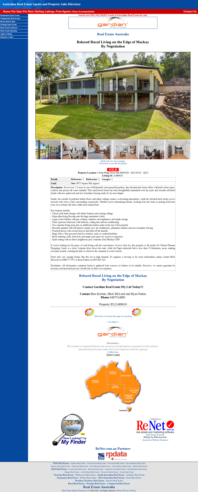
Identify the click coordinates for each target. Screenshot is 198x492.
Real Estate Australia (155, 435)
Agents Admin (6, 34)
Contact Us (190, 11)
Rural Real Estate (7, 21)
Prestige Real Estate (8, 25)
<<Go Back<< (112, 322)
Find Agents (63, 11)
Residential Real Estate (10, 15)
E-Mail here (113, 352)
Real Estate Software (8, 28)
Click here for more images (113, 161)
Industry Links (6, 37)
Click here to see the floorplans (113, 163)
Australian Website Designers (155, 440)
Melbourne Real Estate (86, 475)
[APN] (101, 459)
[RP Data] (116, 459)
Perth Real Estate (133, 478)
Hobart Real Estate (88, 478)
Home (5, 11)
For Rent (28, 11)
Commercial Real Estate (10, 18)
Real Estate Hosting (8, 31)
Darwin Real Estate (114, 480)
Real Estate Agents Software (74, 490)
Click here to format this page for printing (113, 316)
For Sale (17, 11)
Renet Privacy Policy (127, 490)
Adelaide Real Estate (135, 475)
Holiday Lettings (45, 11)
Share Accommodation (83, 11)
